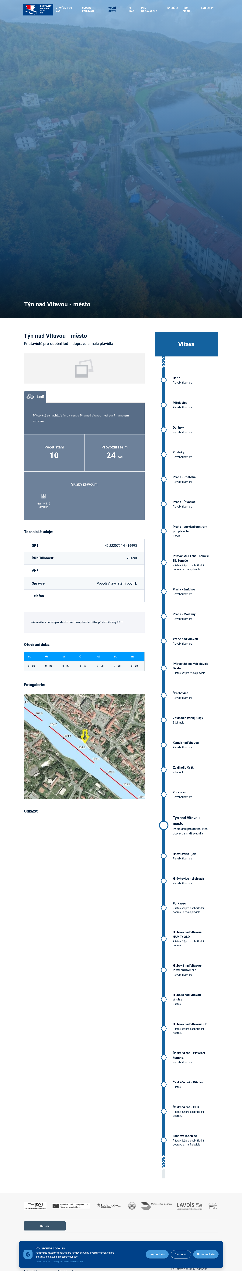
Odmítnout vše (206, 1254)
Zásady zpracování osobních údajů (68, 1262)
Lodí (40, 397)
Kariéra (45, 1226)
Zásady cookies (43, 1262)
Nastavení (181, 1254)
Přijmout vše (157, 1254)
